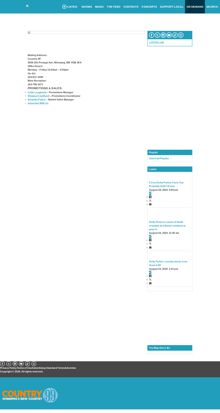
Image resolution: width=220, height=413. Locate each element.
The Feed (113, 6)
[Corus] (1, 374)
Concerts (149, 6)
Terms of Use (24, 368)
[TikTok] (175, 35)
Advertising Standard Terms (48, 368)
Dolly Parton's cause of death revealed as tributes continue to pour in (167, 226)
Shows (87, 6)
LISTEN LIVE (156, 42)
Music (99, 6)
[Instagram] (163, 35)
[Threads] (180, 35)
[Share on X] (150, 200)
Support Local (171, 6)
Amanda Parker (37, 99)
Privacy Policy (8, 368)
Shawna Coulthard (38, 96)
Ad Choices (7, 379)
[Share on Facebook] (150, 197)
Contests (131, 6)
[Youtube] (169, 35)
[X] (157, 35)
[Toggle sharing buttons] (150, 193)
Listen (72, 6)
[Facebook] (151, 35)
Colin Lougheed (37, 92)
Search (212, 6)
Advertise (70, 368)
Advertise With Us (38, 103)
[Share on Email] (150, 204)
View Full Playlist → (160, 158)
